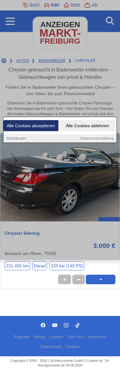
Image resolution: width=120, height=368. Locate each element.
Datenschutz (51, 347)
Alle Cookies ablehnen (87, 125)
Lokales (56, 337)
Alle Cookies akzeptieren (31, 125)
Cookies (73, 347)
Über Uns (75, 337)
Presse (40, 337)
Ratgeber (22, 337)
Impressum (97, 337)
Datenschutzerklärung (97, 138)
